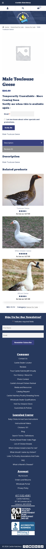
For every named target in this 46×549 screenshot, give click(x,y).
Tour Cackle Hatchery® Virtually (23, 371)
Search (23, 8)
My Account (23, 476)
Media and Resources (23, 387)
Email (7, 114)
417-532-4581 (23, 495)
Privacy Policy (23, 488)
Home (7, 27)
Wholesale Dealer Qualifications (23, 400)
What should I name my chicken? (23, 452)
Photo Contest (23, 379)
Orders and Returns (23, 480)
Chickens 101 (23, 427)
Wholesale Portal (23, 484)
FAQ (23, 460)
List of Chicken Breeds (23, 444)
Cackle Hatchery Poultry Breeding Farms (23, 395)
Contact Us (23, 358)
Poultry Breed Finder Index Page (23, 440)
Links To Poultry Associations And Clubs (23, 456)
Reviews (23, 367)
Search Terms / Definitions (23, 435)
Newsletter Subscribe (23, 342)
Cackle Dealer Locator (23, 363)
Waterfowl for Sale (17, 27)
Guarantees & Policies (23, 408)
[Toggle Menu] (3, 3)
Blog (23, 431)
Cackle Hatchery (23, 3)
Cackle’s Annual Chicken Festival (23, 383)
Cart (36, 7)
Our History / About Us (23, 375)
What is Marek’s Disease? (23, 464)
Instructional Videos (23, 423)
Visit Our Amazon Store (23, 404)
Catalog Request (23, 391)
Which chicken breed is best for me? (23, 448)
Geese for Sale (30, 27)
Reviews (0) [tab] (8, 149)
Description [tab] (8, 143)
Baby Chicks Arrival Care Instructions (23, 419)
